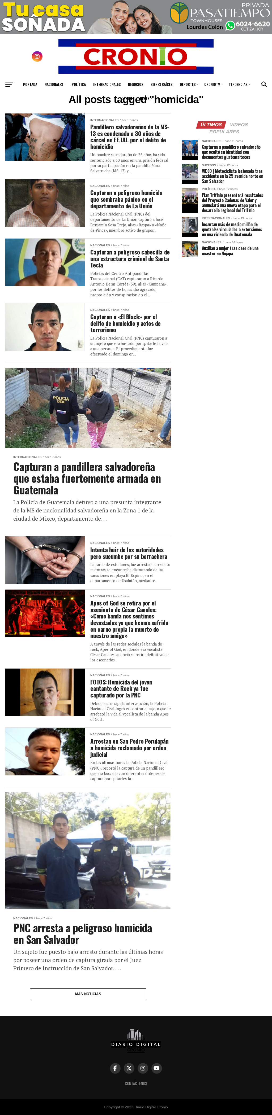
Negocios (135, 84)
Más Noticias (88, 994)
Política (79, 84)
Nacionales (54, 84)
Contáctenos (136, 1083)
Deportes (188, 84)
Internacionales (107, 84)
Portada (30, 84)
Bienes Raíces (161, 84)
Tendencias (238, 84)
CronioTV (212, 84)
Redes (144, 98)
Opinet (127, 98)
